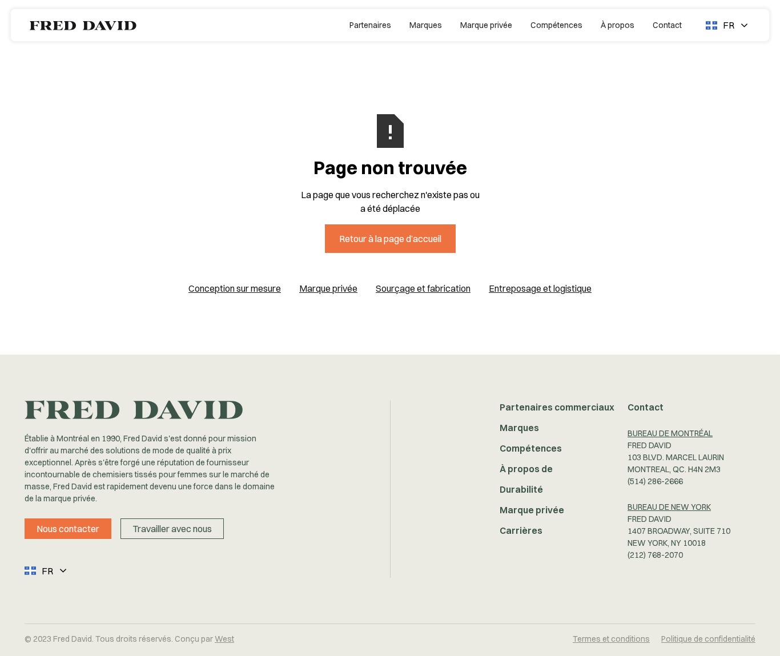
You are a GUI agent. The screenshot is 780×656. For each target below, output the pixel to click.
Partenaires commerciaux (557, 407)
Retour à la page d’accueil (390, 238)
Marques (425, 25)
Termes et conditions (611, 639)
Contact (667, 25)
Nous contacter (68, 528)
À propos (617, 25)
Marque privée (486, 25)
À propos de (526, 468)
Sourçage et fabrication (423, 288)
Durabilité (521, 489)
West (224, 639)
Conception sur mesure (234, 288)
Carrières (521, 530)
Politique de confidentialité (708, 639)
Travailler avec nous (172, 528)
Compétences (556, 25)
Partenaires (370, 25)
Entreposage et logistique (540, 288)
